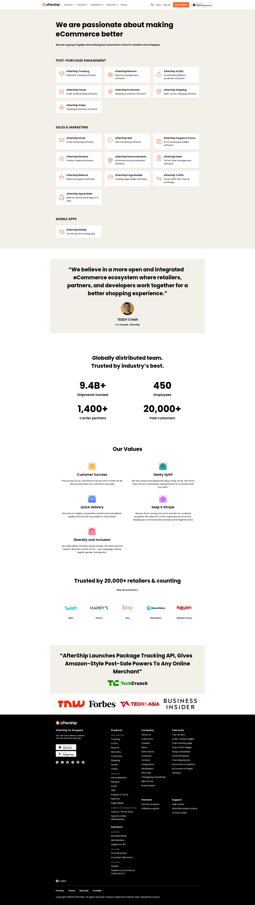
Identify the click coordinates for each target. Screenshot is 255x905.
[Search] (152, 4)
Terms (71, 890)
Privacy (60, 890)
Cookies (97, 890)
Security (83, 890)
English (62, 880)
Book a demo (181, 4)
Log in (158, 4)
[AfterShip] (51, 4)
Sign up (166, 4)
